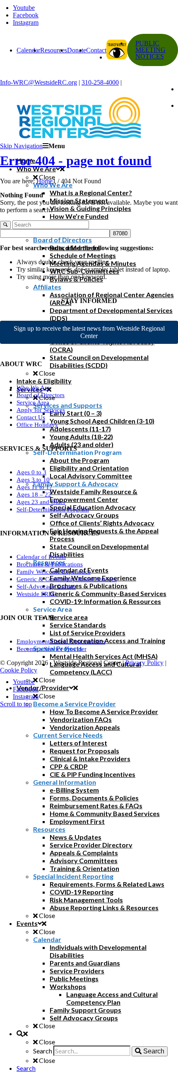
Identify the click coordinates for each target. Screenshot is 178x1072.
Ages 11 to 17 (35, 487)
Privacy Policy (144, 662)
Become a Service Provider (52, 649)
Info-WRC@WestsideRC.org (38, 82)
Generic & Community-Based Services (67, 579)
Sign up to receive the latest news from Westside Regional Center (89, 332)
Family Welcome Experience (54, 571)
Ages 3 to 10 (33, 479)
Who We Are (33, 387)
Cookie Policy (18, 670)
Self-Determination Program (53, 509)
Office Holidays (37, 424)
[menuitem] (97, 1068)
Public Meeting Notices (150, 50)
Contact (96, 50)
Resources (53, 50)
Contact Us (31, 417)
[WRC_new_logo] (89, 117)
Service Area (33, 402)
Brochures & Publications (50, 564)
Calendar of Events (41, 557)
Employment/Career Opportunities (61, 641)
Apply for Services (41, 410)
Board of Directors (41, 395)
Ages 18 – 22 (34, 494)
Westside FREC (36, 594)
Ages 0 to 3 (31, 472)
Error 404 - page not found (76, 160)
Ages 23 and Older (41, 502)
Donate (76, 50)
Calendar (28, 50)
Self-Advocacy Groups (46, 586)
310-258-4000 (100, 82)
